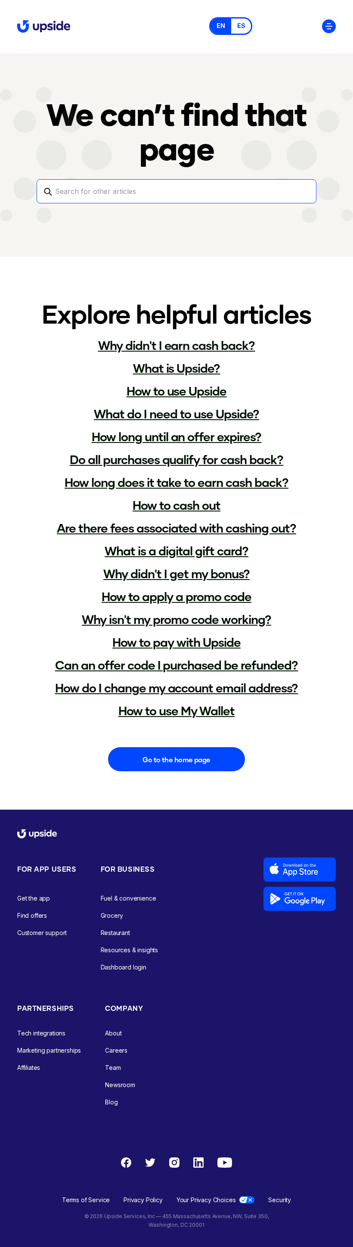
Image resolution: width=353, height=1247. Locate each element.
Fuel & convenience (128, 898)
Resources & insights (129, 950)
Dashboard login (123, 967)
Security (279, 1199)
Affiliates (28, 1067)
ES (241, 25)
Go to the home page (176, 759)
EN (221, 25)
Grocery (112, 915)
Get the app (33, 898)
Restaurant (115, 932)
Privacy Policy (143, 1199)
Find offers (32, 915)
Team (113, 1067)
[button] (329, 26)
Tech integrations (41, 1033)
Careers (116, 1050)
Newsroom (120, 1084)
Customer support (42, 932)
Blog (111, 1102)
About (113, 1033)
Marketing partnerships (49, 1050)
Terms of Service (86, 1199)
